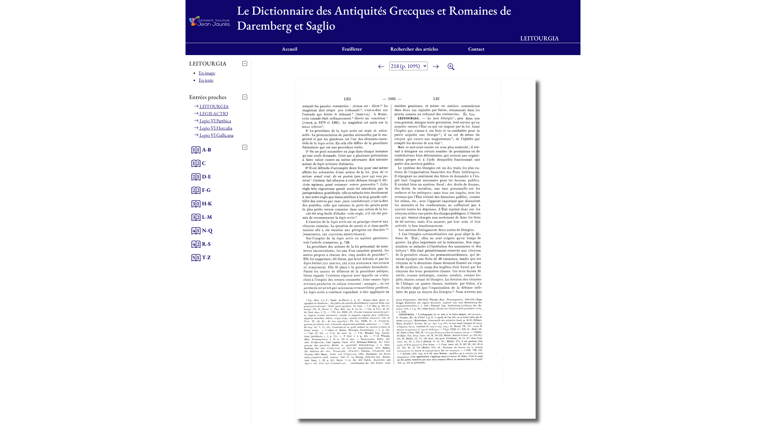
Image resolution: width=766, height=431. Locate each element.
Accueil (289, 49)
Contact (476, 49)
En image (207, 73)
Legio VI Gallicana (216, 135)
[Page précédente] (381, 67)
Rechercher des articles (414, 49)
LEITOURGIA (214, 106)
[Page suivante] (435, 67)
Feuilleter (352, 49)
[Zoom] (451, 67)
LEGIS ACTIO (213, 113)
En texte (206, 80)
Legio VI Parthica (215, 121)
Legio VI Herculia (215, 128)
